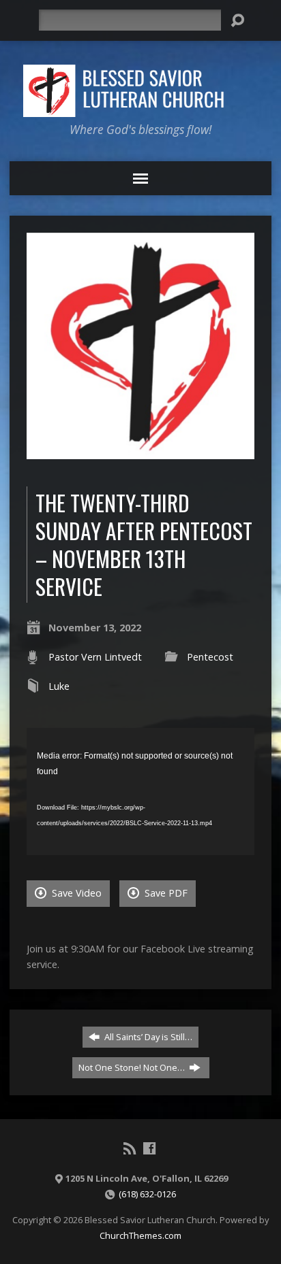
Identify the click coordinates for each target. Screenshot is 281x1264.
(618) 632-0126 (147, 1194)
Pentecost (210, 656)
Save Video (75, 892)
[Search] (237, 20)
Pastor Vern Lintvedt (95, 656)
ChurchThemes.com (140, 1235)
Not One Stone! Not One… (132, 1067)
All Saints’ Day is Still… (147, 1037)
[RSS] (129, 1148)
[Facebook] (149, 1148)
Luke (59, 686)
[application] (140, 791)
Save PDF (165, 892)
